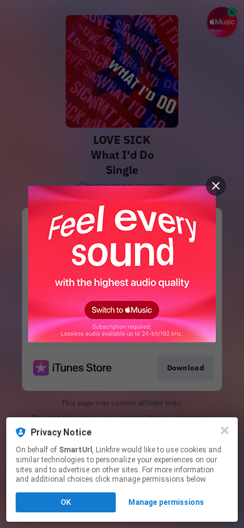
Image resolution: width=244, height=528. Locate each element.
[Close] (225, 430)
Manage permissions (166, 502)
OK (66, 502)
